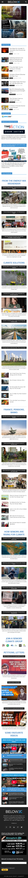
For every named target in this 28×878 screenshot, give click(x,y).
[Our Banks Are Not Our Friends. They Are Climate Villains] (5, 504)
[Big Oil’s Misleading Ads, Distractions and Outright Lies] (5, 91)
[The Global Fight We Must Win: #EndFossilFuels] (5, 83)
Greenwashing (12, 94)
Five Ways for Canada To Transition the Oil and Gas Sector (17, 50)
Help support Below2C (8, 868)
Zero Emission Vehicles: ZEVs (17, 380)
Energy (11, 53)
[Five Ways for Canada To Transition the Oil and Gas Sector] (5, 50)
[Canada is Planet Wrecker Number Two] (5, 76)
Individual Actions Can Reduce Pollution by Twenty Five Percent (16, 59)
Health (11, 109)
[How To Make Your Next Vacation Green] (20, 33)
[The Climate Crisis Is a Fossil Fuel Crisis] (5, 100)
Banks (3, 505)
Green (17, 31)
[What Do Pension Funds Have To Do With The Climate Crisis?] (5, 497)
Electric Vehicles (6, 25)
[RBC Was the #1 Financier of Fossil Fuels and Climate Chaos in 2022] (5, 517)
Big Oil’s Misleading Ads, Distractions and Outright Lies (17, 90)
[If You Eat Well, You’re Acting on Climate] (5, 69)
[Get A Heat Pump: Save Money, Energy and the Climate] (14, 13)
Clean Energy (4, 390)
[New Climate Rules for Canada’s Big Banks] (5, 524)
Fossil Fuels (12, 85)
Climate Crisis (12, 102)
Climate (11, 63)
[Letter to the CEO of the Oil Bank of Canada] (5, 510)
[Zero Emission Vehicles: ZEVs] (14, 24)
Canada (11, 78)
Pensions (3, 499)
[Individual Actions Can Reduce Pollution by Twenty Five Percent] (5, 59)
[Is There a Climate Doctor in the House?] (5, 107)
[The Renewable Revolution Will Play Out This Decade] (7, 33)
